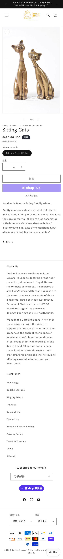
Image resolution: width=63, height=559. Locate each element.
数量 (4, 160)
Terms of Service (16, 441)
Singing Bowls (14, 397)
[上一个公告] (6, 4)
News (9, 448)
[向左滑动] (24, 119)
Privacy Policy (14, 434)
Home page (12, 382)
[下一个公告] (57, 4)
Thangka (11, 404)
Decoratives (13, 412)
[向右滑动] (38, 119)
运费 (14, 142)
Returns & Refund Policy (20, 426)
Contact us (12, 419)
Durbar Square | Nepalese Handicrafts (30, 550)
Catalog (10, 456)
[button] (6, 15)
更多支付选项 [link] (32, 196)
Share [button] (9, 242)
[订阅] (49, 476)
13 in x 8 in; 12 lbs (18, 154)
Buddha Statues (15, 390)
